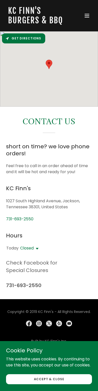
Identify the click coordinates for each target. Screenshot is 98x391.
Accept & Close (49, 379)
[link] (36, 22)
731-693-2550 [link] (19, 219)
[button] (87, 16)
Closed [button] (27, 248)
